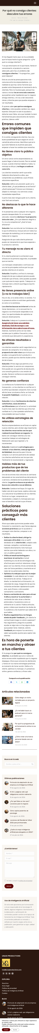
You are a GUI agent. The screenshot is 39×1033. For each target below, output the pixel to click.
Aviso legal (5, 986)
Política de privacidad (9, 988)
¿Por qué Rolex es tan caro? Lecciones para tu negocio (20, 802)
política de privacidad (25, 880)
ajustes (25, 1026)
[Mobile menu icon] (35, 3)
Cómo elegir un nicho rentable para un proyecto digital (24, 700)
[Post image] (7, 701)
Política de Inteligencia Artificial (12, 991)
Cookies (4, 993)
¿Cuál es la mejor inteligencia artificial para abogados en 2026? (21, 831)
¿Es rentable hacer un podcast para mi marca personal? (23, 713)
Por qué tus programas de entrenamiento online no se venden (25, 726)
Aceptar (6, 1030)
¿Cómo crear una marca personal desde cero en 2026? (24, 739)
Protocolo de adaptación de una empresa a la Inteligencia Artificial (21, 784)
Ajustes (15, 1030)
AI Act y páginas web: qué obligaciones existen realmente (20, 793)
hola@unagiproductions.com (12, 970)
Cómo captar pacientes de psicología (19, 812)
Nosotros (5, 983)
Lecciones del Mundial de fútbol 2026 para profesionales (21, 821)
